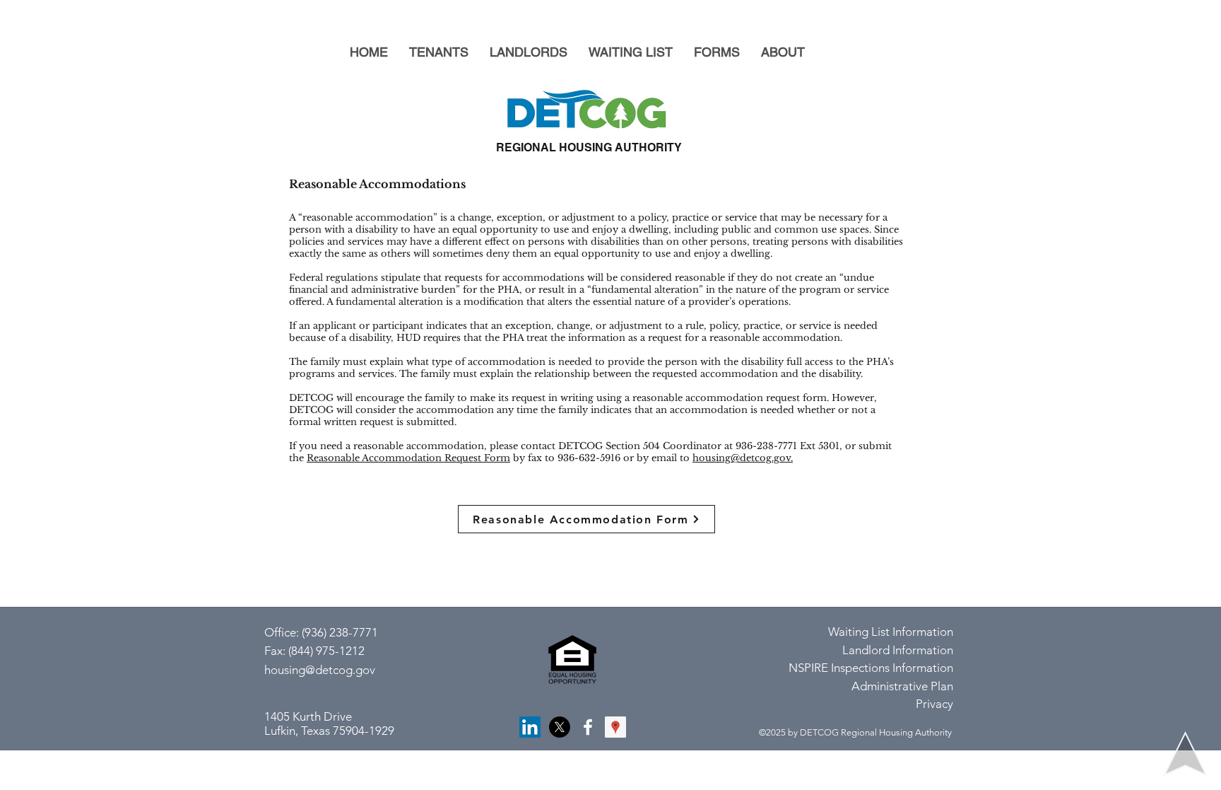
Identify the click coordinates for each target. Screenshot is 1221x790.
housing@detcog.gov (319, 670)
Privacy (934, 704)
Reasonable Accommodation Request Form (408, 458)
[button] (439, 52)
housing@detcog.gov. (742, 458)
